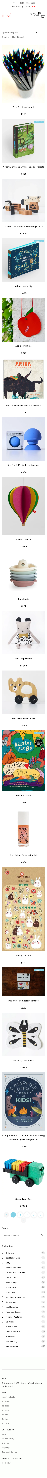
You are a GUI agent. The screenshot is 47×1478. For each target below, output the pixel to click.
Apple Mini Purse (23, 345)
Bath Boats (23, 599)
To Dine (5, 1423)
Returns (5, 1443)
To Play (5, 1414)
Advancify (10, 1386)
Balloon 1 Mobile (23, 539)
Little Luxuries (25, 1326)
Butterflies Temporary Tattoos (23, 1000)
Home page (25, 1302)
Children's (25, 1252)
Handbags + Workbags (25, 1297)
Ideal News (6, 1463)
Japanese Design (25, 1311)
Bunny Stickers (23, 955)
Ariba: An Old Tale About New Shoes (23, 405)
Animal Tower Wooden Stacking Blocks (23, 226)
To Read (5, 1406)
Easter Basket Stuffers (25, 1272)
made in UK (25, 1336)
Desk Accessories (25, 1267)
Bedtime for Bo (23, 795)
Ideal (4, 1378)
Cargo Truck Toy (23, 1199)
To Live (5, 1419)
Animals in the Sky (23, 286)
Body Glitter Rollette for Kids (23, 855)
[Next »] (23, 1220)
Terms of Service (9, 1452)
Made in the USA (25, 1331)
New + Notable (25, 1346)
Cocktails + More (25, 1257)
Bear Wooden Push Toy (23, 718)
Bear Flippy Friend (23, 658)
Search (5, 1434)
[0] (37, 14)
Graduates (25, 1292)
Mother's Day (25, 1341)
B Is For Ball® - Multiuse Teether (23, 465)
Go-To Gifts (25, 1287)
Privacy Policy (8, 1439)
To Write (6, 1410)
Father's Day (25, 1277)
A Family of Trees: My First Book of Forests (23, 166)
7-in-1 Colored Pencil (23, 107)
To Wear (6, 1401)
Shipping (6, 1447)
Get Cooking (25, 1282)
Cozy (25, 1262)
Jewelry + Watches (25, 1316)
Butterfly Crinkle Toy (23, 1060)
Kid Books (25, 1321)
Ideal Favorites (25, 1307)
